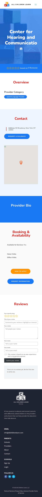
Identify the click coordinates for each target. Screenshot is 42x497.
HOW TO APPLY (20, 271)
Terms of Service (9, 491)
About (6, 450)
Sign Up (7, 463)
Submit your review (12, 360)
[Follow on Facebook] (5, 476)
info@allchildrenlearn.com (13, 433)
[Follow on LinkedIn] (9, 476)
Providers (7, 446)
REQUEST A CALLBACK (17, 136)
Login (6, 467)
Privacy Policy (19, 491)
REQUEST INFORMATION (20, 281)
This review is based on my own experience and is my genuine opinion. (22, 355)
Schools (7, 442)
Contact (7, 454)
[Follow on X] (13, 476)
